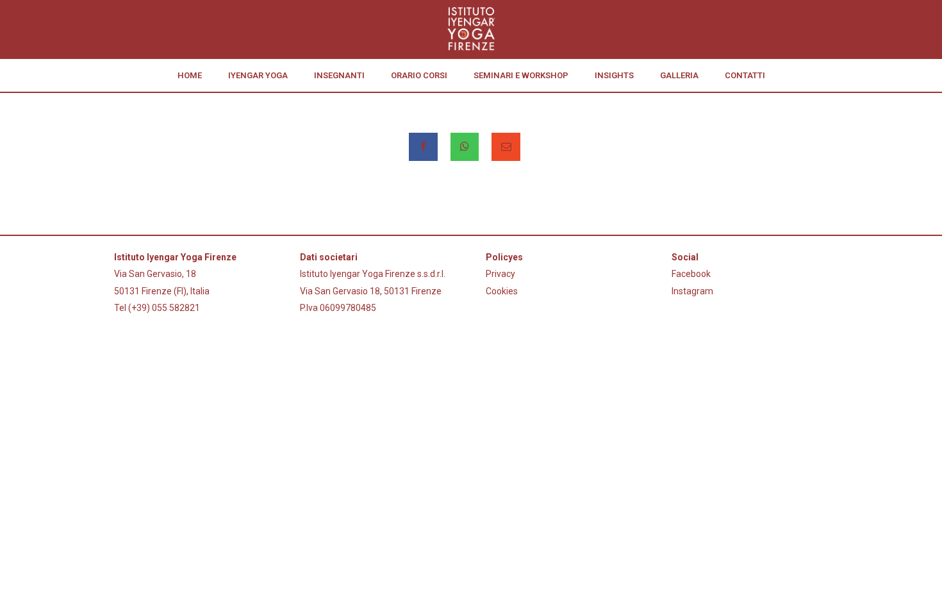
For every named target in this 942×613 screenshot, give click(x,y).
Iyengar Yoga (258, 75)
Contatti (745, 75)
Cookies (502, 291)
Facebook (691, 274)
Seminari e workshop (521, 75)
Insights (614, 75)
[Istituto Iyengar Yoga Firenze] (471, 29)
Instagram (692, 291)
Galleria (679, 75)
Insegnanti (339, 75)
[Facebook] (423, 147)
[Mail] (506, 147)
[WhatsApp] (464, 147)
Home (190, 75)
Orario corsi (419, 75)
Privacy (500, 274)
